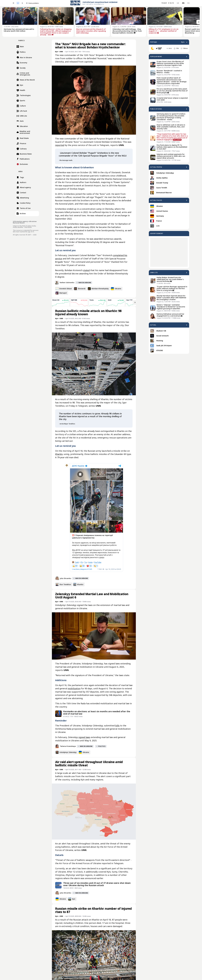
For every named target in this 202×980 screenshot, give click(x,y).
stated (86, 270)
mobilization (74, 688)
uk (178, 3)
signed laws (84, 737)
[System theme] (18, 3)
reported (59, 145)
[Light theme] (13, 3)
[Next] (198, 22)
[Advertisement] (169, 252)
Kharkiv (59, 454)
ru (188, 3)
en (183, 3)
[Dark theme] (22, 3)
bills (117, 725)
